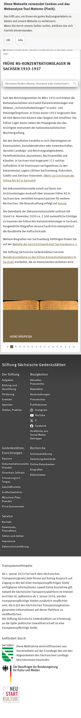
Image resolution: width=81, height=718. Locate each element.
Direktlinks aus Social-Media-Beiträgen (39, 435)
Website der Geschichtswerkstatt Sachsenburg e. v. (44, 244)
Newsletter (36, 389)
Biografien (36, 470)
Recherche (38, 448)
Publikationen (38, 405)
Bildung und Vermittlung (9, 387)
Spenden (7, 405)
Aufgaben (7, 380)
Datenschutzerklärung (15, 546)
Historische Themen (26, 50)
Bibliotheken (38, 475)
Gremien (7, 399)
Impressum (8, 541)
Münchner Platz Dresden (11, 499)
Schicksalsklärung (41, 454)
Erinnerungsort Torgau (11, 480)
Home (9, 50)
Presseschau (37, 399)
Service (7, 516)
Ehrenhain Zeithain (13, 473)
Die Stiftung (10, 374)
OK (8, 40)
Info (20, 40)
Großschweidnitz (12, 492)
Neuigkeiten (39, 374)
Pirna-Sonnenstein (13, 506)
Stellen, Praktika (12, 410)
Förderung (8, 394)
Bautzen (7, 459)
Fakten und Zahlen (13, 536)
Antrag (62, 203)
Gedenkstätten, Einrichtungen (13, 451)
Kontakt (6, 522)
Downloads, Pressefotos (9, 529)
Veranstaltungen (40, 394)
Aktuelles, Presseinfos (37, 382)
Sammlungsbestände (42, 459)
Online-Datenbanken (42, 464)
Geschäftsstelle (11, 487)
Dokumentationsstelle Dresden (15, 466)
